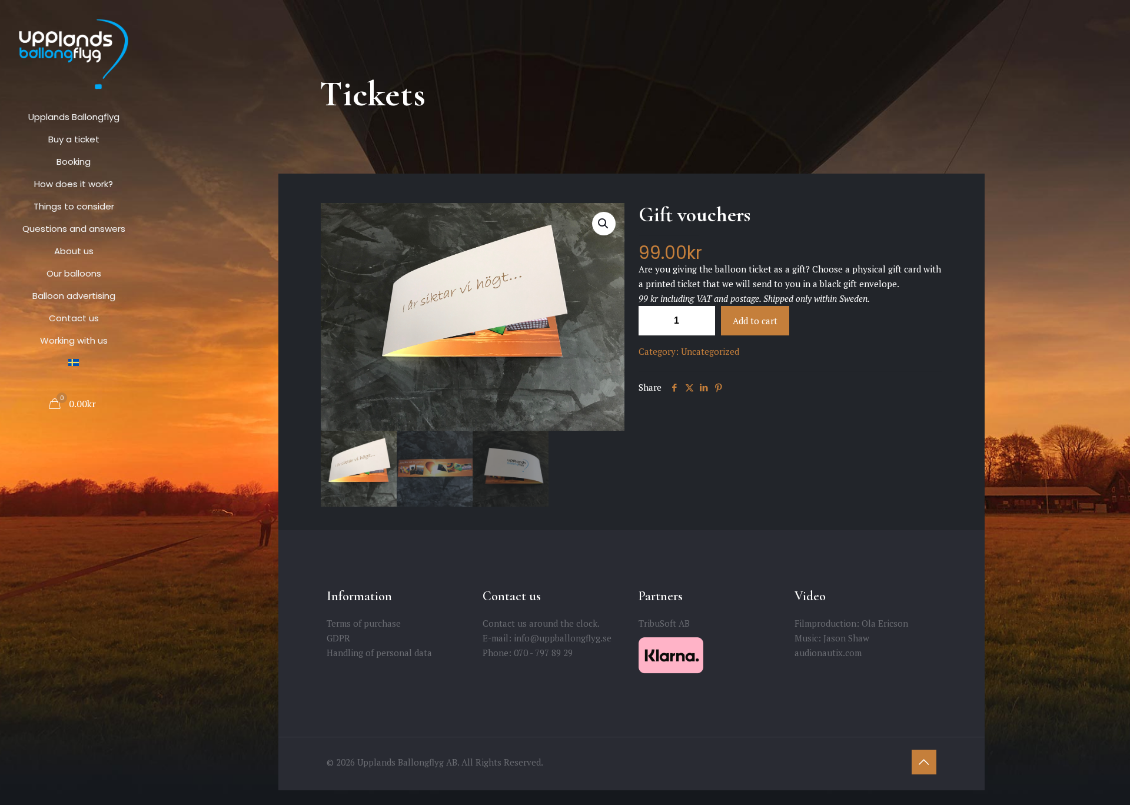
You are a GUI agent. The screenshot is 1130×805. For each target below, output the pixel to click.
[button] (604, 223)
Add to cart (755, 321)
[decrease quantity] (652, 320)
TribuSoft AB (664, 623)
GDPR (338, 638)
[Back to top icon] (924, 762)
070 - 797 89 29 (543, 652)
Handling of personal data (379, 652)
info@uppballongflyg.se (562, 638)
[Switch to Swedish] (73, 363)
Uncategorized (710, 351)
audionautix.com (828, 652)
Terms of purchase (364, 623)
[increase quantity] (702, 320)
